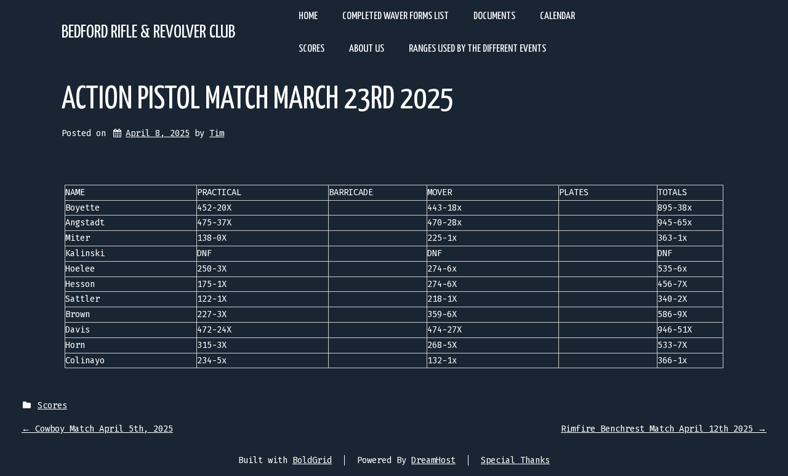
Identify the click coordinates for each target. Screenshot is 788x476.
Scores (311, 49)
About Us (366, 49)
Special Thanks (515, 460)
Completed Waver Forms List (395, 16)
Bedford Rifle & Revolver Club (148, 32)
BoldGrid (312, 460)
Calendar (557, 16)
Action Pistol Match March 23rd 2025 (258, 100)
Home (308, 16)
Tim (216, 133)
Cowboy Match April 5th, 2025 (97, 429)
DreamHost (433, 460)
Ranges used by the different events (477, 49)
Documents (494, 16)
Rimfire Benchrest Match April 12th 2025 (663, 429)
